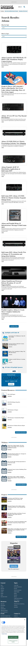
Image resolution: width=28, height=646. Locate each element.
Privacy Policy (4, 633)
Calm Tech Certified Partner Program (11, 11)
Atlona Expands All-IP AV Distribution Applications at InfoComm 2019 (10, 169)
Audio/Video (16, 585)
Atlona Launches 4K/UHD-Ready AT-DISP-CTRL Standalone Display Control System (14, 59)
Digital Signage (16, 591)
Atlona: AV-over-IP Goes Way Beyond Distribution (13, 117)
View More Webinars (21, 484)
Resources (2, 588)
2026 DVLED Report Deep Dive (14, 402)
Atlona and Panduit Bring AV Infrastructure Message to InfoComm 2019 (13, 225)
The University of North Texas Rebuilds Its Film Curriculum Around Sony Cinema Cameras (17, 522)
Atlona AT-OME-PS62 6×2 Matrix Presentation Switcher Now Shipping (13, 142)
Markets (15, 593)
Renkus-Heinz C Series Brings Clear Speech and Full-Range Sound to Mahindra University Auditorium (17, 530)
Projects (9, 501)
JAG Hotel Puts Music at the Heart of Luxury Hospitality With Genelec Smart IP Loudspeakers (17, 514)
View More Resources (21, 432)
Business (15, 588)
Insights (10, 346)
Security (15, 596)
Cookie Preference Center (13, 641)
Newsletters (16, 607)
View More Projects (21, 536)
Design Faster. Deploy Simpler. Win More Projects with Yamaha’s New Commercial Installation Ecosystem (16, 446)
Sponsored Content (4, 596)
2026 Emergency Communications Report (16, 417)
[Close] (24, 619)
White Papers (3, 605)
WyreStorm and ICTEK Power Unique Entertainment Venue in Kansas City (15, 499)
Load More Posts (14, 326)
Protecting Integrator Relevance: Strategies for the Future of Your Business (17, 454)
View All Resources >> (4, 612)
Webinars (9, 449)
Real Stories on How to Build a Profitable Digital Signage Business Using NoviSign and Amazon (16, 477)
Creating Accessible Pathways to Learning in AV (17, 360)
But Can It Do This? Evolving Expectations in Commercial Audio (17, 462)
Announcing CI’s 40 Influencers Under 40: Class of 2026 (17, 336)
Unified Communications (18, 598)
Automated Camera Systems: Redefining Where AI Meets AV (17, 470)
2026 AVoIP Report (11, 394)
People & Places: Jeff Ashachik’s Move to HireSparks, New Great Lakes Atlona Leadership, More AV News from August (13, 89)
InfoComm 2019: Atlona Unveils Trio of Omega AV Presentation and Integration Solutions (13, 254)
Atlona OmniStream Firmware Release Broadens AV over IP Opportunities (11, 283)
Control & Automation (17, 590)
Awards (2, 591)
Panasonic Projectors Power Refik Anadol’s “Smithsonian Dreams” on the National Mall (16, 506)
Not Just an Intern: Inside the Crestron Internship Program (16, 344)
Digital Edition (3, 608)
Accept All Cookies (13, 637)
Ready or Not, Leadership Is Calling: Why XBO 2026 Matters (17, 352)
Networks (15, 595)
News (3, 96)
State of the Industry (4, 610)
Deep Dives (9, 396)
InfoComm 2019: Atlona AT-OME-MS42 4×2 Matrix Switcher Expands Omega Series (13, 198)
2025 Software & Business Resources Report (16, 425)
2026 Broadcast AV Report (13, 410)
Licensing (15, 605)
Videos (2, 595)
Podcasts (2, 590)
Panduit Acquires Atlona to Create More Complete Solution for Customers (12, 312)
